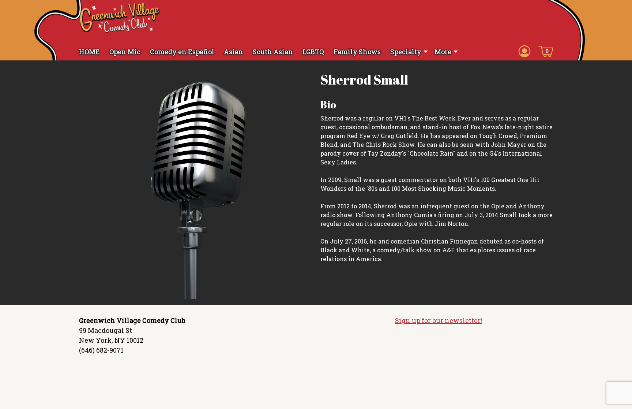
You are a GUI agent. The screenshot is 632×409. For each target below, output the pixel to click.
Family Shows (357, 51)
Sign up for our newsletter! (438, 320)
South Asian (273, 51)
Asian (233, 51)
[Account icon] (524, 51)
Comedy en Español (182, 51)
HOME (89, 51)
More (442, 51)
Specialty (405, 51)
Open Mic (124, 51)
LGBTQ (313, 51)
